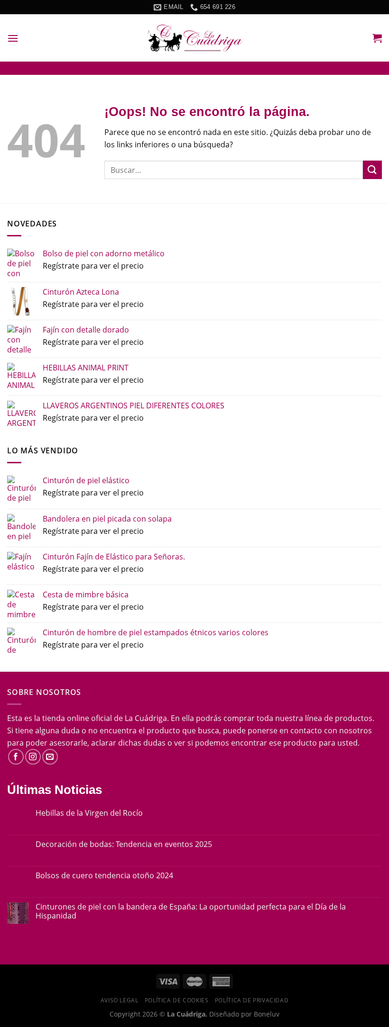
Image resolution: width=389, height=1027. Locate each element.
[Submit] (372, 170)
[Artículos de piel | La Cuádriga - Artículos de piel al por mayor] (194, 38)
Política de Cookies (177, 1000)
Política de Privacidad (251, 1000)
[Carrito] (377, 37)
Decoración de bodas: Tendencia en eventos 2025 (124, 844)
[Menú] (13, 38)
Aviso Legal (120, 1000)
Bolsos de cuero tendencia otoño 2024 (104, 875)
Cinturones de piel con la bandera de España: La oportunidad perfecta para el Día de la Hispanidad (191, 911)
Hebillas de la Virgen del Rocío (89, 813)
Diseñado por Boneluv (243, 1013)
